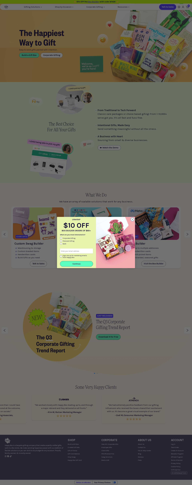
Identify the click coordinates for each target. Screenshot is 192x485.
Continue (76, 264)
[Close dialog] (132, 219)
